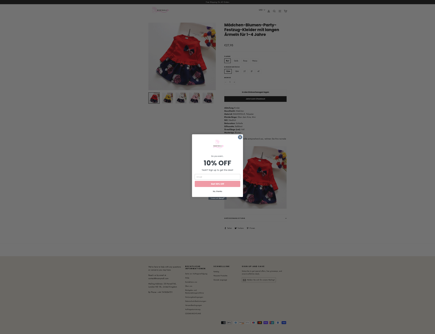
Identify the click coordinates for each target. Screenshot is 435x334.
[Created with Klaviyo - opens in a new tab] (217, 198)
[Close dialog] (240, 137)
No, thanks (217, 191)
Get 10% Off (217, 184)
